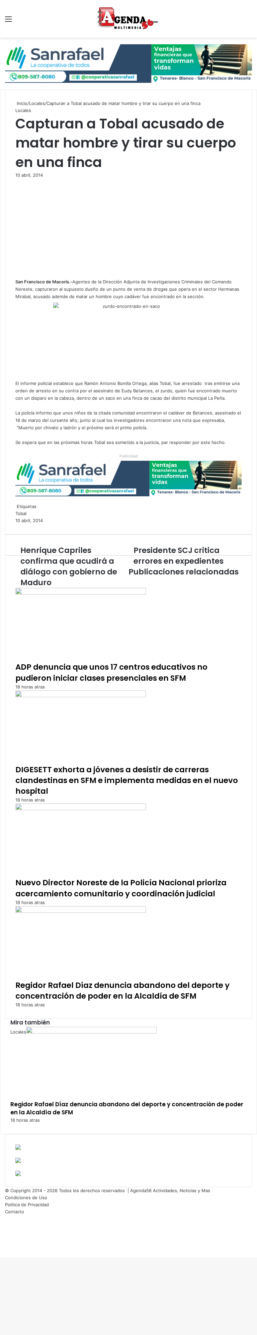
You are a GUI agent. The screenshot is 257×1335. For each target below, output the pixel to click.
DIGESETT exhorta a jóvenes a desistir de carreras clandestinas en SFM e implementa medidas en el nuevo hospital (126, 780)
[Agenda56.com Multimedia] (128, 19)
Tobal (20, 513)
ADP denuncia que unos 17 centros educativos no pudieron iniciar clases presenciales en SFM (111, 672)
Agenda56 (141, 1190)
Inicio (21, 103)
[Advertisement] (128, 228)
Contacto (14, 1211)
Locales (37, 103)
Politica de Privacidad (27, 1204)
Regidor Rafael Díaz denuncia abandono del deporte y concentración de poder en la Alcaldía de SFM (122, 990)
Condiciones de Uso (26, 1197)
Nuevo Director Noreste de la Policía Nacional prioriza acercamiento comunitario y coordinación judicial (121, 888)
